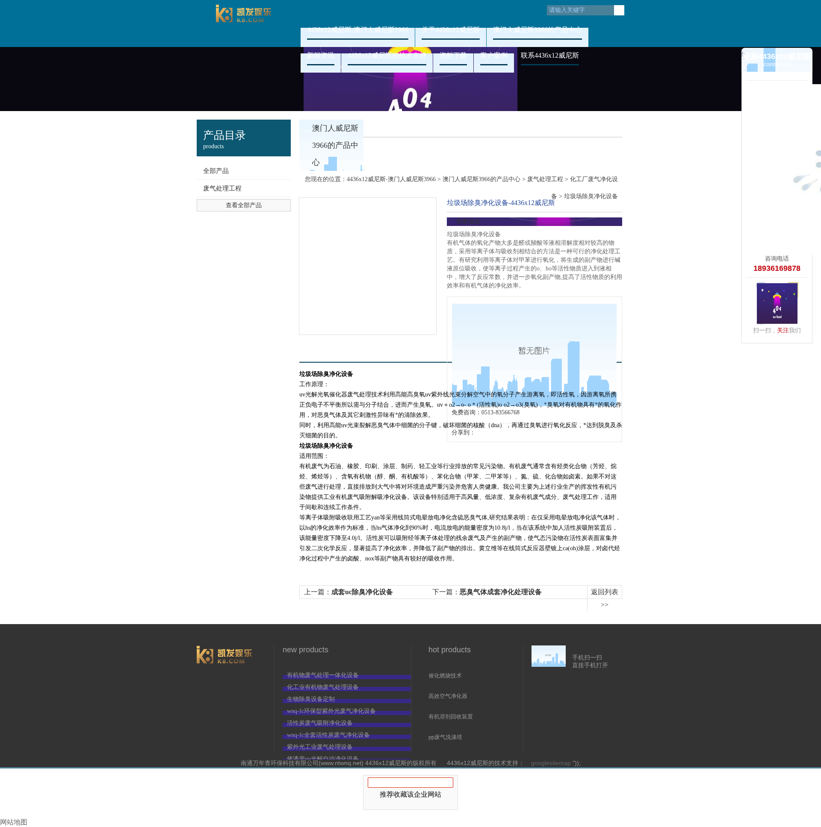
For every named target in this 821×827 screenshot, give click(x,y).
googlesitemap (551, 763)
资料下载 (453, 55)
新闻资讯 (320, 55)
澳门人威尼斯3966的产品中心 (537, 29)
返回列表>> (604, 598)
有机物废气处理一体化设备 (323, 675)
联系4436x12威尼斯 (550, 55)
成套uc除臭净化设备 (362, 591)
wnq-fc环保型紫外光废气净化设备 (331, 711)
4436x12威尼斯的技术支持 (387, 55)
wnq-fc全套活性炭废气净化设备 (328, 735)
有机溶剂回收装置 (450, 716)
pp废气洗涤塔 (445, 737)
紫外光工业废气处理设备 (320, 747)
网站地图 (13, 822)
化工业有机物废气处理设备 (323, 687)
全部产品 (216, 170)
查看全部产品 (244, 205)
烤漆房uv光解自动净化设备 (323, 759)
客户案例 (494, 55)
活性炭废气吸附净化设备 (320, 723)
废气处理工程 (222, 188)
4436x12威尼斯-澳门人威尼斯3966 (244, 23)
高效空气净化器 (447, 696)
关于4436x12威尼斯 (451, 29)
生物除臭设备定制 (311, 699)
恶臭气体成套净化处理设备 (501, 591)
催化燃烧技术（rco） (445, 676)
